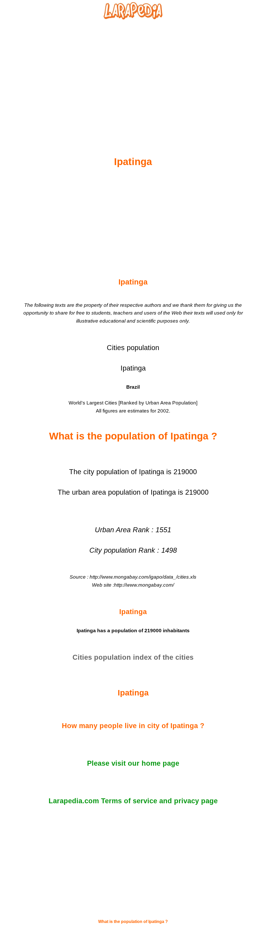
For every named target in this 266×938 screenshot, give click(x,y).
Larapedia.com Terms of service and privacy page (133, 801)
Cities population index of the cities (133, 657)
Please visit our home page (133, 763)
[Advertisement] (133, 75)
